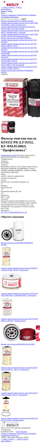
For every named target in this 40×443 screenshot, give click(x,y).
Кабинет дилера (6, 11)
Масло (15, 155)
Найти (24, 19)
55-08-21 (18, 7)
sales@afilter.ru (6, 9)
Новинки (33, 15)
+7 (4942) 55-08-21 (21, 439)
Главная (4, 15)
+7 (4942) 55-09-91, (8, 7)
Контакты (14, 17)
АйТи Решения (21, 432)
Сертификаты (6, 17)
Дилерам (19, 15)
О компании (11, 15)
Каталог (26, 15)
